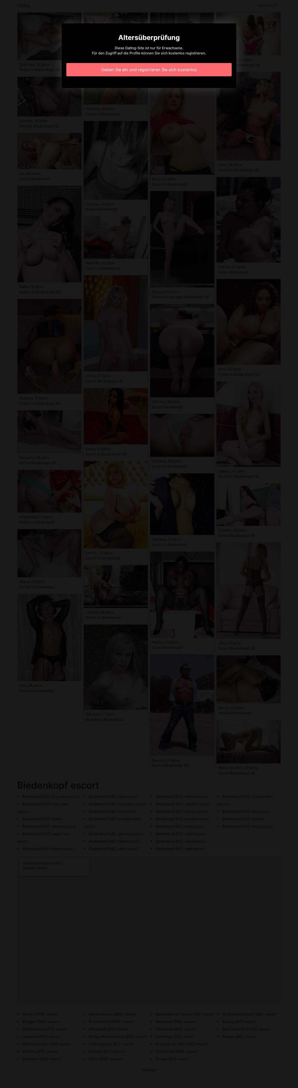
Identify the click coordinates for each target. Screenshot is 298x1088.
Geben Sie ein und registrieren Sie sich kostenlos (149, 69)
